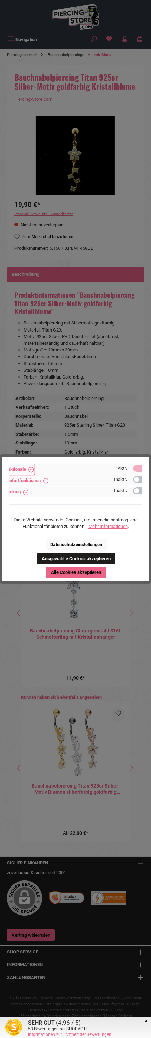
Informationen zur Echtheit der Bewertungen (69, 1034)
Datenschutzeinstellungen (76, 544)
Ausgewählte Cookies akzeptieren (76, 558)
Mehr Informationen (108, 526)
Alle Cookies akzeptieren (76, 572)
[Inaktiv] (141, 479)
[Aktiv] (141, 468)
